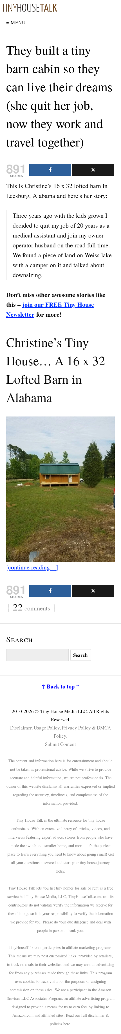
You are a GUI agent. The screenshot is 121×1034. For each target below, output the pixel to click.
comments (31, 607)
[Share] (50, 170)
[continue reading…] (32, 567)
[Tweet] (93, 170)
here (66, 1023)
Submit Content (60, 744)
